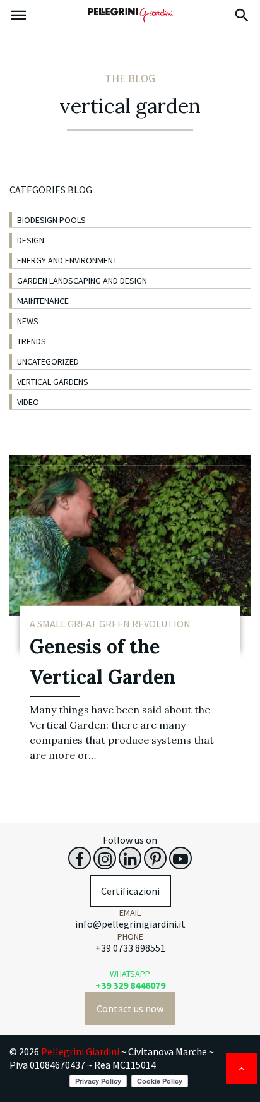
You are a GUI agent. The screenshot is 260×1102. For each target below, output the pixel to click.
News (27, 321)
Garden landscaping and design (82, 280)
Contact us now (130, 1008)
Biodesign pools (51, 220)
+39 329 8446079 (130, 985)
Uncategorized (48, 361)
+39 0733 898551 (130, 948)
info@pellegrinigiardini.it (130, 923)
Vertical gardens (52, 381)
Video (28, 402)
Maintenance (43, 300)
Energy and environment (67, 260)
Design (30, 240)
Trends (31, 341)
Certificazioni (130, 891)
